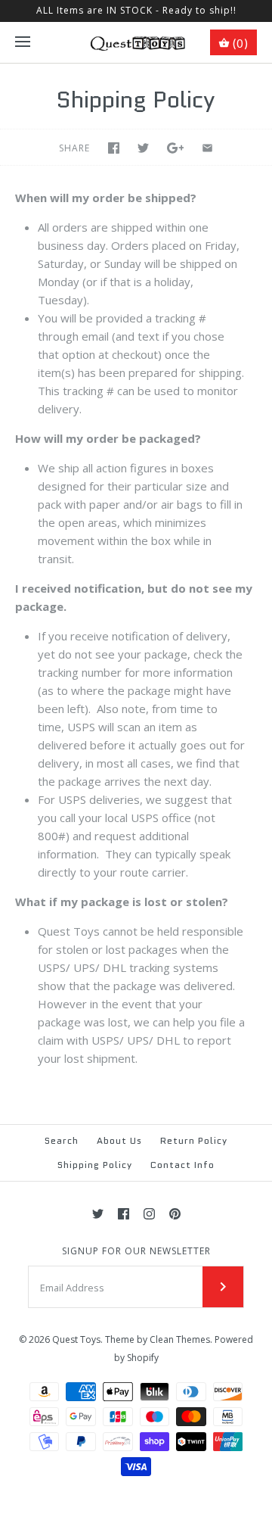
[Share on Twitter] (143, 148)
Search (62, 1140)
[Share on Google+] (175, 148)
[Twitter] (98, 1213)
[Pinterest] (175, 1213)
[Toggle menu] (22, 42)
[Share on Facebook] (113, 148)
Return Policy (193, 1140)
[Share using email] (207, 148)
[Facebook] (123, 1213)
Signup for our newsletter (136, 1251)
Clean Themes (180, 1339)
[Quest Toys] (136, 42)
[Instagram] (149, 1213)
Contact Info (182, 1164)
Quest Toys (76, 1339)
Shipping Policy (94, 1164)
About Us (119, 1140)
